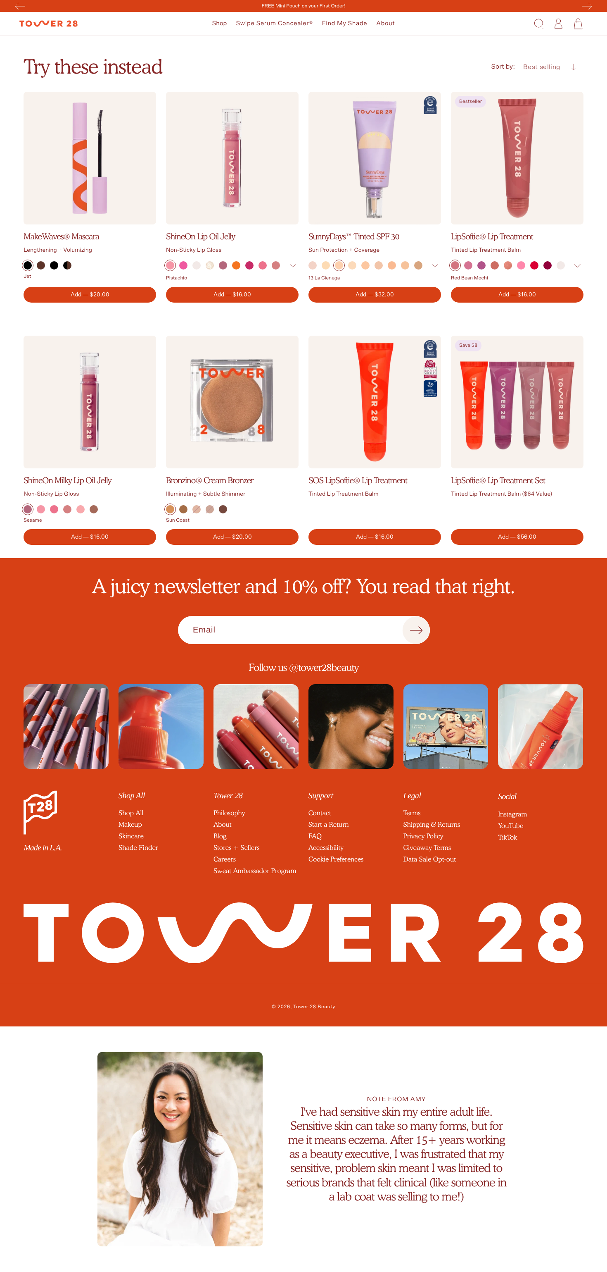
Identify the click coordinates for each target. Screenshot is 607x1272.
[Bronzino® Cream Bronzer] (232, 402)
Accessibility (326, 848)
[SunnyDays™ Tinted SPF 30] (374, 158)
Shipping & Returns (431, 824)
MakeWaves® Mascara (61, 236)
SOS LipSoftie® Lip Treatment (357, 480)
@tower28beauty (324, 667)
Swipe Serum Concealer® (274, 23)
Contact (319, 813)
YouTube (510, 826)
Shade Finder (138, 848)
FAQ (315, 836)
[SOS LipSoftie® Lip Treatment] (374, 402)
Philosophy (229, 813)
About (385, 23)
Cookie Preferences (335, 859)
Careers (224, 859)
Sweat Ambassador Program (254, 871)
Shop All (131, 813)
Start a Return (328, 824)
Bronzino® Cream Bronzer (210, 480)
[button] (220, 24)
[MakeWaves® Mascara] (90, 158)
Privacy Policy (423, 836)
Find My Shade (345, 23)
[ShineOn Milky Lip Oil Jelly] (90, 402)
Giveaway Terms (427, 848)
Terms (412, 813)
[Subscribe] (416, 630)
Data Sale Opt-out (429, 859)
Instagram (512, 814)
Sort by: (503, 67)
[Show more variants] (292, 266)
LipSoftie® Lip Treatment (492, 236)
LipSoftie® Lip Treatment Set (498, 480)
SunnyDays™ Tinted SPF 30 (353, 236)
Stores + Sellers (236, 848)
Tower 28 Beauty (314, 1007)
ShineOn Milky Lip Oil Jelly (67, 480)
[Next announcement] (587, 6)
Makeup (130, 824)
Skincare (131, 836)
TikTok (507, 837)
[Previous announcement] (20, 6)
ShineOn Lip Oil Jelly (200, 236)
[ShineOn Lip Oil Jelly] (232, 158)
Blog (219, 836)
